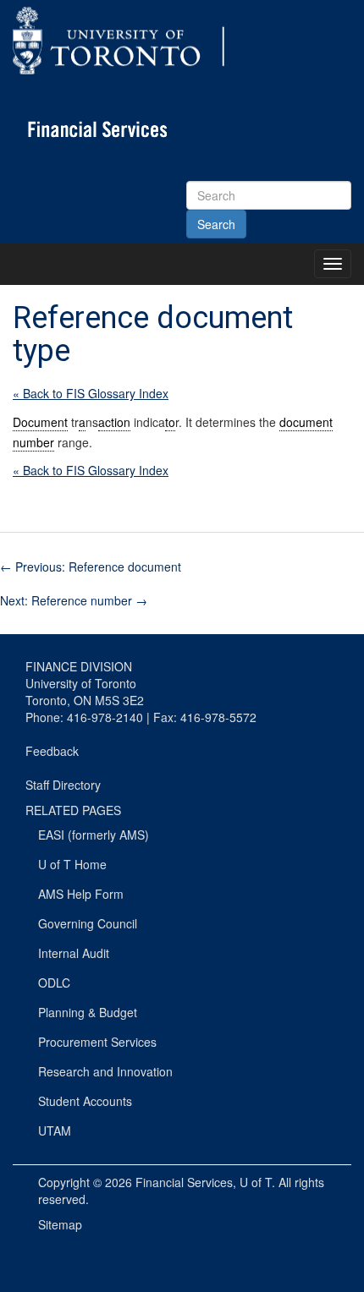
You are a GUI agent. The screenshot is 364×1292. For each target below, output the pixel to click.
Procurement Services (97, 1041)
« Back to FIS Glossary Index (90, 393)
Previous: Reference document (90, 566)
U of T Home (72, 864)
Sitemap (60, 1224)
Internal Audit (73, 952)
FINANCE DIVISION (78, 666)
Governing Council (87, 923)
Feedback (52, 750)
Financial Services (184, 1182)
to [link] (170, 421)
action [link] (114, 421)
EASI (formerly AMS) (93, 834)
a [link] (82, 421)
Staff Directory (63, 784)
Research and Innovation (105, 1071)
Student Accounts (85, 1100)
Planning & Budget (87, 1012)
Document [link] (40, 421)
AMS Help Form (81, 893)
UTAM (54, 1130)
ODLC (54, 982)
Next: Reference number (73, 600)
